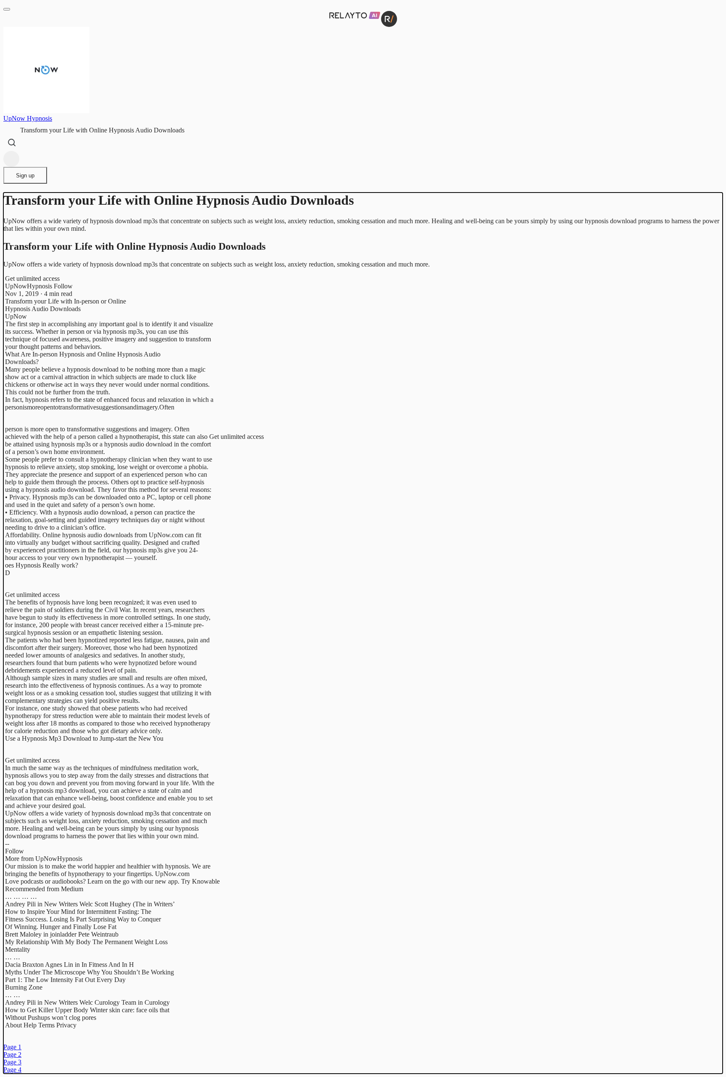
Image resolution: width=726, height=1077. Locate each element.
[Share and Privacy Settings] (11, 159)
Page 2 (12, 1054)
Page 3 (12, 1062)
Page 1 (12, 1047)
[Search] (11, 142)
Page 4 (12, 1069)
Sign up (25, 175)
